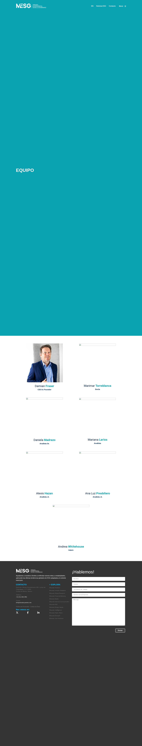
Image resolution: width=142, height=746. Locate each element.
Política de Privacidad (22, 606)
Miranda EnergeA (54, 615)
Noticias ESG (101, 6)
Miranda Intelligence (55, 610)
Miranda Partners (54, 587)
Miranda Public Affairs (56, 613)
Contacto (112, 6)
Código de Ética (35, 606)
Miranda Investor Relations (57, 590)
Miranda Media (54, 599)
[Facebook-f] (28, 612)
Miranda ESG (53, 604)
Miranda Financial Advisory (57, 596)
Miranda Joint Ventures (56, 618)
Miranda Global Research (57, 593)
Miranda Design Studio (56, 607)
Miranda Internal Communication (59, 601)
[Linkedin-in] (38, 612)
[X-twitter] (17, 612)
